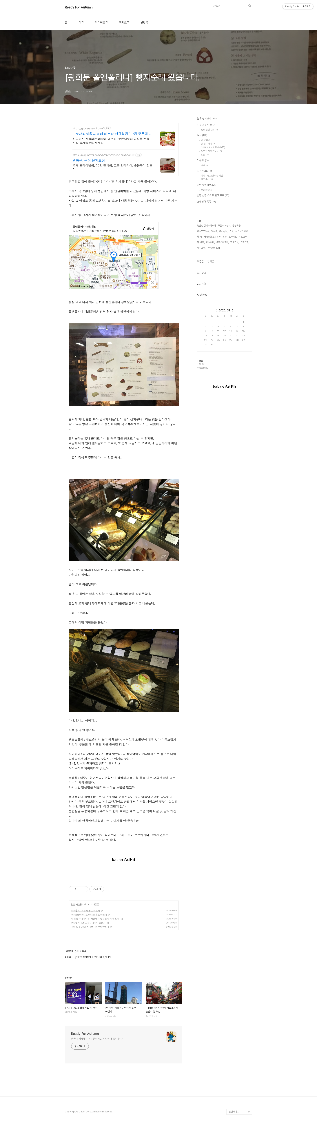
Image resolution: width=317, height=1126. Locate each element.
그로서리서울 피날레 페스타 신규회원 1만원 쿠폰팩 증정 (112, 134)
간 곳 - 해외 (208, 143)
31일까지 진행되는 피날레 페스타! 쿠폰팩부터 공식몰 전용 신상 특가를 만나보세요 (110, 141)
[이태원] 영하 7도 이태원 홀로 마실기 (89, 914)
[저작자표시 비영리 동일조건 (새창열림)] (109, 889)
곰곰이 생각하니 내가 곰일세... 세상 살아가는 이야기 (97, 1038)
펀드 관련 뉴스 (209, 129)
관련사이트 (234, 1111)
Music (206, 189)
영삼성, (214, 231)
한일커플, (234, 242)
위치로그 (124, 22)
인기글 (210, 261)
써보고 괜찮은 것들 (211, 151)
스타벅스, (233, 236)
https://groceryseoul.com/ (88, 128)
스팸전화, (245, 242)
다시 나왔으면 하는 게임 (213, 175)
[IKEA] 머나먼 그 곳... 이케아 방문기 (88, 922)
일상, (225, 236)
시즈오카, (243, 236)
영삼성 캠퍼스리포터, (206, 225)
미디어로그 (101, 22)
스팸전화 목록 (206, 201)
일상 (73, 904)
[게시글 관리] (84, 889)
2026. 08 (224, 310)
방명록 (144, 22)
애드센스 (207, 179)
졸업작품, (236, 225)
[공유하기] (79, 889)
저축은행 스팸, (213, 247)
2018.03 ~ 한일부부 (213, 147)
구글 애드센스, (224, 225)
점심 (205, 165)
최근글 (200, 261)
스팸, (231, 231)
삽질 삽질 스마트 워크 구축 (213, 195)
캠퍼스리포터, (222, 242)
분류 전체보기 (207, 118)
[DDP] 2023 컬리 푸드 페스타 (85, 910)
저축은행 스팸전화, (212, 236)
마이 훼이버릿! (206, 184)
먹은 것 (203, 160)
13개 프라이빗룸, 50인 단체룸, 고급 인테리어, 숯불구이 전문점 (112, 167)
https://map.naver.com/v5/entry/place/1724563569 (103, 154)
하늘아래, (210, 242)
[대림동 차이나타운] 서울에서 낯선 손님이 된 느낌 (95, 918)
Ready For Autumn (79, 7)
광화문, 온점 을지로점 (88, 160)
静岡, (199, 236)
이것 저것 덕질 (206, 124)
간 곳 (79, 904)
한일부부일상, (203, 231)
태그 (81, 22)
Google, (223, 231)
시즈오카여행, (242, 231)
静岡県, (201, 242)
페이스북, (201, 247)
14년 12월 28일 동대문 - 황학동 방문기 (90, 926)
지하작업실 (205, 170)
